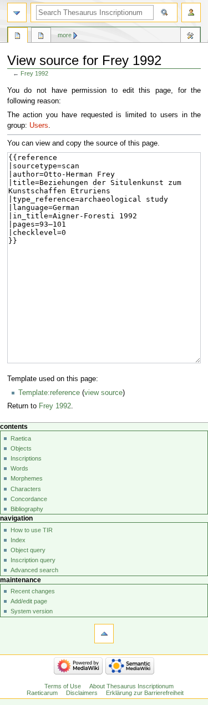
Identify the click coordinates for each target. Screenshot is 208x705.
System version (32, 611)
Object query (28, 550)
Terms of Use (62, 686)
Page (17, 37)
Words (19, 468)
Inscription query (33, 560)
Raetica (21, 438)
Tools (190, 37)
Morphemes (27, 478)
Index (18, 540)
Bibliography (27, 509)
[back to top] (104, 633)
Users (38, 125)
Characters (26, 489)
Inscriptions (26, 458)
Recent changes (33, 591)
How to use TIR (32, 530)
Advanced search (34, 570)
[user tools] (191, 12)
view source (103, 393)
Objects (21, 448)
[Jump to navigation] (17, 12)
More (65, 35)
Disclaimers (82, 692)
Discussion (41, 37)
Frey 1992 (34, 73)
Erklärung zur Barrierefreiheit (145, 692)
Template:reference (49, 393)
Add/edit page (29, 601)
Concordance (29, 499)
